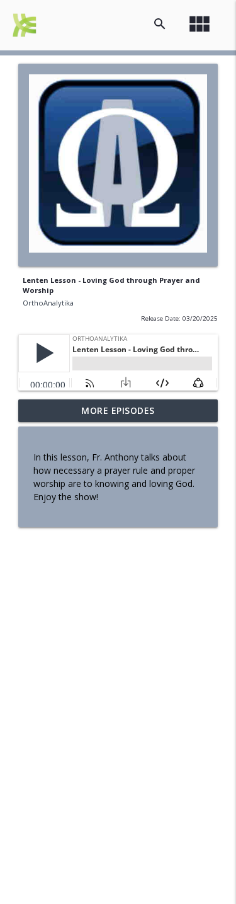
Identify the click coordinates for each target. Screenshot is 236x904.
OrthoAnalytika (48, 302)
